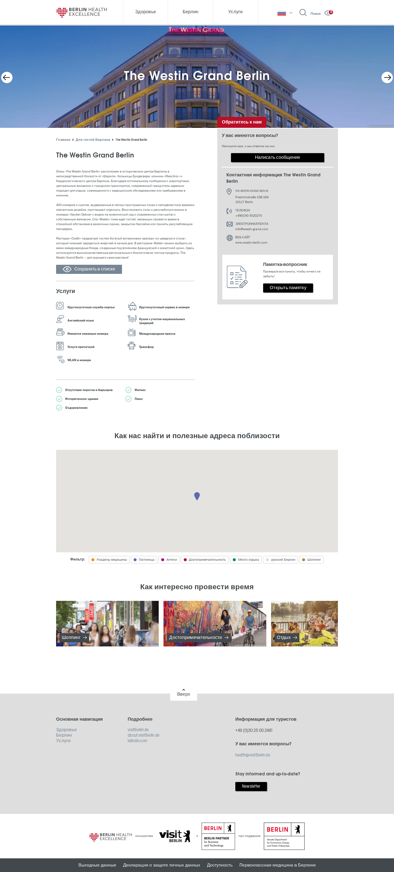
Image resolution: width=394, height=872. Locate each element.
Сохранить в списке (94, 269)
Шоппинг (71, 637)
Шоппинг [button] (314, 559)
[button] (197, 496)
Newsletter (251, 786)
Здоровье (66, 730)
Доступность (220, 865)
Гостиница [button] (146, 559)
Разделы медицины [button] (112, 559)
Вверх (183, 694)
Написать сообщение (277, 157)
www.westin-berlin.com (251, 242)
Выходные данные (97, 865)
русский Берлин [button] (283, 559)
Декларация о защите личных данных (161, 865)
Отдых (284, 637)
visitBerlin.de (138, 730)
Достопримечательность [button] (207, 559)
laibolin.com (137, 741)
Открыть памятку (288, 288)
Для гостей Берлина (93, 140)
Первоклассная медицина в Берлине (277, 865)
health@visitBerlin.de (252, 755)
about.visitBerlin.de (143, 735)
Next (387, 77)
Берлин (64, 735)
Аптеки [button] (171, 559)
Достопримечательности (195, 637)
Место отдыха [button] (248, 559)
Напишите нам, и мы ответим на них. (248, 146)
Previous (7, 77)
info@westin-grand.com (251, 229)
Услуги (63, 741)
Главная (63, 140)
